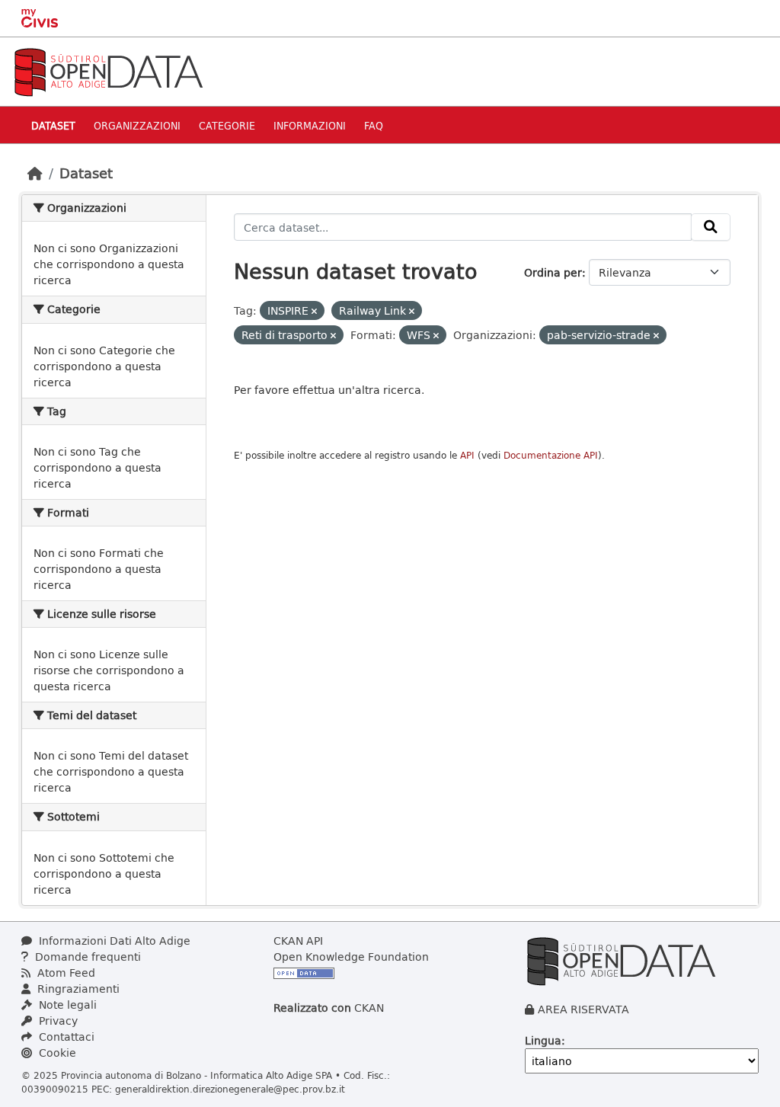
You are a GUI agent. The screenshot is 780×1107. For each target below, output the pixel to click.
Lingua (543, 1040)
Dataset (53, 125)
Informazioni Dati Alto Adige (113, 941)
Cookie (56, 1053)
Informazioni (309, 125)
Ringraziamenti (77, 989)
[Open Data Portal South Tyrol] (108, 70)
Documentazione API (550, 455)
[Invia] (710, 227)
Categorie (227, 125)
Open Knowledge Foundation (351, 957)
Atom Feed (64, 973)
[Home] (35, 173)
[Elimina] (314, 311)
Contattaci (65, 1037)
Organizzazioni (137, 125)
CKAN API (298, 941)
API (467, 455)
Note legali (66, 1005)
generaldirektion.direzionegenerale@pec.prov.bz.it (230, 1089)
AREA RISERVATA (583, 1009)
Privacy (57, 1021)
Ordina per (553, 272)
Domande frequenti (86, 957)
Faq (373, 125)
